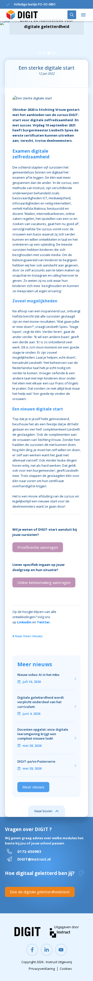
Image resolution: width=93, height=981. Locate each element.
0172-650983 (29, 851)
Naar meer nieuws (28, 636)
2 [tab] (44, 53)
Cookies (66, 968)
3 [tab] (49, 53)
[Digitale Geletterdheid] (22, 14)
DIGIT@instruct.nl (34, 859)
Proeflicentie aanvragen (37, 547)
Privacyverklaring (42, 968)
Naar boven (43, 811)
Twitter (43, 622)
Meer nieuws (33, 786)
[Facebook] (32, 950)
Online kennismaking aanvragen (43, 582)
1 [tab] (39, 53)
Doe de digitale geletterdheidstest (40, 891)
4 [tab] (53, 53)
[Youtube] (61, 950)
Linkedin (24, 622)
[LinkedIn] (47, 950)
